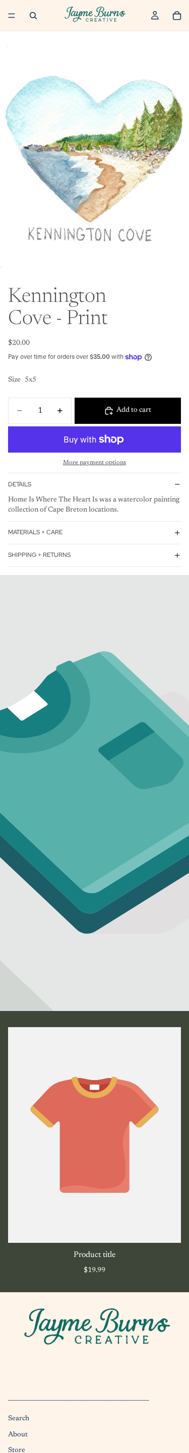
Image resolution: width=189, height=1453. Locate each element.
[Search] (33, 16)
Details (19, 484)
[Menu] (11, 15)
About (18, 1434)
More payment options (94, 463)
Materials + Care (35, 532)
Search (18, 1418)
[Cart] (177, 16)
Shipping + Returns (39, 555)
